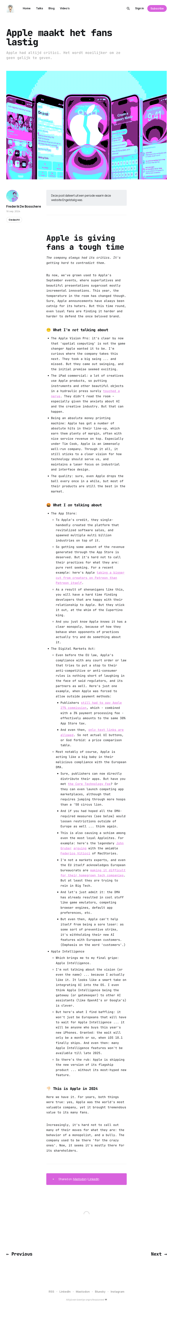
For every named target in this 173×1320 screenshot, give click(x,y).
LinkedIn (93, 1179)
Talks (39, 8)
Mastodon (79, 1179)
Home (27, 8)
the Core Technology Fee (89, 784)
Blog (51, 8)
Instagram (117, 1291)
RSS (51, 1291)
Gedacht (14, 219)
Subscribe (157, 8)
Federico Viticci (75, 853)
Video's (65, 8)
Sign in (139, 8)
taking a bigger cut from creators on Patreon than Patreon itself (90, 578)
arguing (79, 848)
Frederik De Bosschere (23, 206)
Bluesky (100, 1291)
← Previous (19, 1254)
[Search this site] (128, 8)
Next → (159, 1254)
